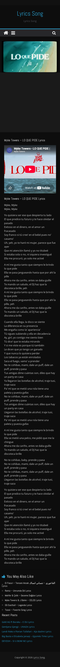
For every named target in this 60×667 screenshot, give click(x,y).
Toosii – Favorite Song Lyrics (18, 609)
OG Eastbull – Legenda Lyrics (18, 605)
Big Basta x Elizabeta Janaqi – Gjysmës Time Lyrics (27, 636)
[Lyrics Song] (5, 33)
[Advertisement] (30, 102)
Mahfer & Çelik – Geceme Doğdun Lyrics (23, 595)
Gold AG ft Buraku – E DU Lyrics (18, 622)
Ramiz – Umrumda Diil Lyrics (18, 590)
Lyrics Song (30, 13)
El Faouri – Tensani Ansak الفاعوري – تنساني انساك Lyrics (28, 584)
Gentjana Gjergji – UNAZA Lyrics (18, 626)
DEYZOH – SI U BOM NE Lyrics (17, 641)
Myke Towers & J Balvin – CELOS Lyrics (23, 600)
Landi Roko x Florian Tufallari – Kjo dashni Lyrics (26, 631)
